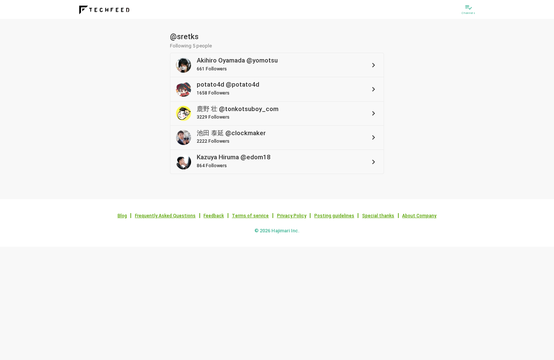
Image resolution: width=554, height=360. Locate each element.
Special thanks (378, 215)
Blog (122, 215)
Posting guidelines (334, 215)
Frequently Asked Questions (165, 215)
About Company (419, 215)
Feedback (214, 215)
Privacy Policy (291, 215)
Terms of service (250, 215)
